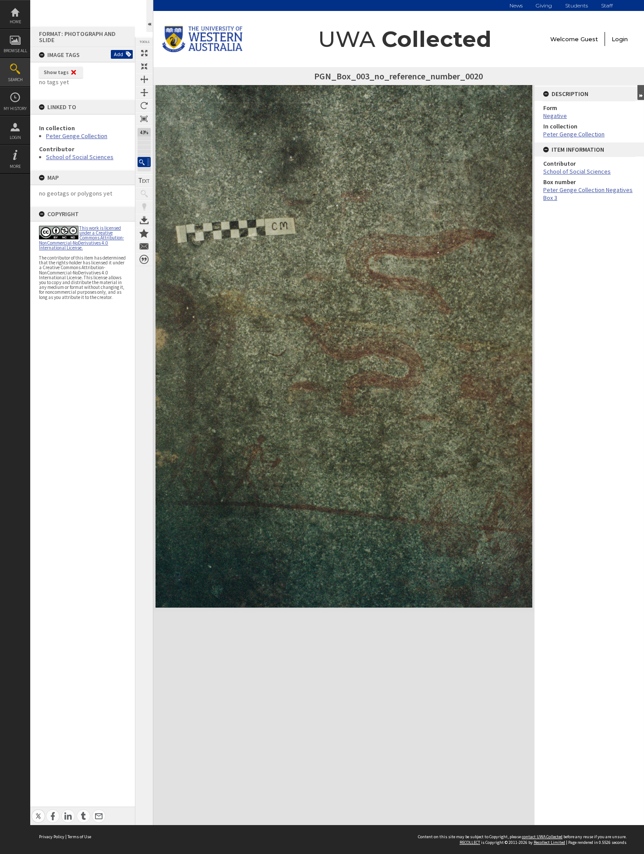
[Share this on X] (38, 811)
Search (15, 79)
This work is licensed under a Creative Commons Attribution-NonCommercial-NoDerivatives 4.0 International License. (81, 238)
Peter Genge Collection (76, 136)
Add (118, 54)
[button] (144, 162)
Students (576, 5)
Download (144, 220)
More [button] (15, 166)
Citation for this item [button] (144, 259)
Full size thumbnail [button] (144, 53)
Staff (607, 5)
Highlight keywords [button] (144, 207)
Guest (589, 39)
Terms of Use (79, 837)
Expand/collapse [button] (640, 92)
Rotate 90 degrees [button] (144, 105)
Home (15, 22)
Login (15, 137)
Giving (544, 5)
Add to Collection (144, 233)
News (516, 5)
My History (15, 108)
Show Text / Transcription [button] (144, 180)
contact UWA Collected (542, 837)
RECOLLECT (470, 842)
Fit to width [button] (144, 79)
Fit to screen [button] (144, 66)
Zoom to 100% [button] (144, 118)
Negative (555, 116)
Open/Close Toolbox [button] (149, 16)
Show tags (56, 72)
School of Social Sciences (79, 157)
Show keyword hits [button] (144, 193)
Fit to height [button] (144, 92)
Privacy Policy (51, 837)
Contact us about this (144, 246)
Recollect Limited (549, 842)
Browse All (15, 50)
